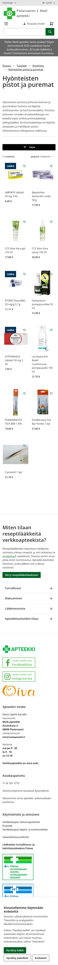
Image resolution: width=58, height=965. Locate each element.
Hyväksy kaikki (15, 950)
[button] (29, 147)
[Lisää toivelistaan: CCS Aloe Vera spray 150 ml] (51, 222)
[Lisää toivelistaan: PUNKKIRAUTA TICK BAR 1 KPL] (24, 393)
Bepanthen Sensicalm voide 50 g (41, 196)
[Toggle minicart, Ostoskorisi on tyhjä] (51, 23)
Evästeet (7, 825)
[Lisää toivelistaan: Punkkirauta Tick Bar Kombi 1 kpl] (51, 393)
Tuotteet (22, 65)
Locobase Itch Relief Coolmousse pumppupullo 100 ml (42, 364)
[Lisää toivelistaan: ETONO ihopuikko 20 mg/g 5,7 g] (24, 274)
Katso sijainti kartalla (14, 714)
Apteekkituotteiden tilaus (22, 618)
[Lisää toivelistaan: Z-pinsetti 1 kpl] (24, 445)
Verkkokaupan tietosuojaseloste (21, 822)
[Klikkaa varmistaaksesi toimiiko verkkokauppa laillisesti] (29, 867)
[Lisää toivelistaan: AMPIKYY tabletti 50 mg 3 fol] (24, 166)
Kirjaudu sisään (36, 23)
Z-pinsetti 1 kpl (13, 472)
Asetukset (41, 958)
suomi (49, 2)
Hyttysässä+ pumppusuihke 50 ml (42, 304)
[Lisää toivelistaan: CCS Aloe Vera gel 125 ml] (24, 222)
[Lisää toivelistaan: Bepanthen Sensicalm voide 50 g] (51, 166)
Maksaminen (13, 598)
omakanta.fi (9, 556)
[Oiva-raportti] (29, 690)
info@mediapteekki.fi (13, 737)
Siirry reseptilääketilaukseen (21, 575)
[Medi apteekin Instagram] (29, 676)
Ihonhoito (38, 65)
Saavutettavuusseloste (15, 837)
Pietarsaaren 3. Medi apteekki (32, 13)
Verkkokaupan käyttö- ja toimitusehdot (25, 829)
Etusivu (6, 65)
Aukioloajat (7, 2)
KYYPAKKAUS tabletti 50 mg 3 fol (14, 360)
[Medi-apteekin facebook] (29, 663)
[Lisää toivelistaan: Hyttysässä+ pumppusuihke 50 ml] (51, 274)
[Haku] (50, 32)
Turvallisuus (13, 588)
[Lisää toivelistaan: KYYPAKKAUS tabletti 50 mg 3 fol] (24, 330)
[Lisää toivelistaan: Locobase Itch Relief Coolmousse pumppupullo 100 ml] (51, 330)
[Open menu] (6, 23)
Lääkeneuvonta (15, 608)
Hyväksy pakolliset (17, 958)
